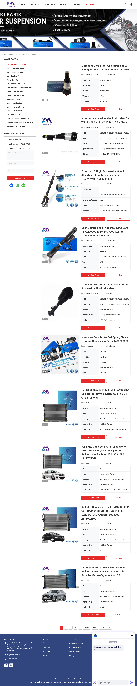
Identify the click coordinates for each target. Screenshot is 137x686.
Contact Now (20, 178)
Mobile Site (67, 679)
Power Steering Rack (15, 92)
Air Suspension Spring (16, 103)
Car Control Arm (13, 115)
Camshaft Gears (13, 99)
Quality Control (47, 651)
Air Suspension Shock (15, 68)
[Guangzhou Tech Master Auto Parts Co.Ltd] (10, 4)
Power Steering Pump (15, 95)
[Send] (131, 682)
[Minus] (131, 635)
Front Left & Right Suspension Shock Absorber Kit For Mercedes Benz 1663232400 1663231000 (102, 175)
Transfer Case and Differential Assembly (20, 122)
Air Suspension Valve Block (17, 111)
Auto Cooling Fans (14, 76)
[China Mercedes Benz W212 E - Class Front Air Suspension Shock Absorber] (60, 302)
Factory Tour (46, 647)
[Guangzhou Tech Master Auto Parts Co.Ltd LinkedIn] (11, 665)
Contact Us (46, 655)
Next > (87, 628)
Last (94, 628)
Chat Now (118, 109)
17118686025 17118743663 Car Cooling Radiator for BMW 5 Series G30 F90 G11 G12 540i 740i (105, 394)
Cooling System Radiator (17, 126)
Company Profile (47, 643)
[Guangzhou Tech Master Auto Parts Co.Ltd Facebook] (6, 665)
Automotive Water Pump (16, 84)
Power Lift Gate (13, 80)
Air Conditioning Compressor (18, 119)
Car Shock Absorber (15, 72)
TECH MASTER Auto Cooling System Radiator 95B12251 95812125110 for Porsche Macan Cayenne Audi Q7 (103, 571)
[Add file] (94, 682)
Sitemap (57, 679)
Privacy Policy (78, 679)
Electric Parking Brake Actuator (19, 88)
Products (13, 54)
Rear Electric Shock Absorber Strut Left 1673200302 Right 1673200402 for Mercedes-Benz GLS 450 (104, 231)
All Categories (72, 656)
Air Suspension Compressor (18, 107)
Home (6, 54)
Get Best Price (93, 109)
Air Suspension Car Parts (18, 64)
